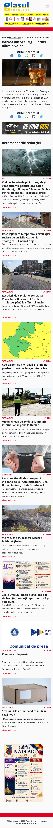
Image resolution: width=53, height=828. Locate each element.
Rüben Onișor (15, 37)
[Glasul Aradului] (11, 6)
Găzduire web (21, 823)
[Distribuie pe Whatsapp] (26, 56)
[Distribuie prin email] (33, 56)
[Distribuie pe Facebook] (11, 56)
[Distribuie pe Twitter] (41, 56)
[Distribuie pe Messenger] (19, 56)
